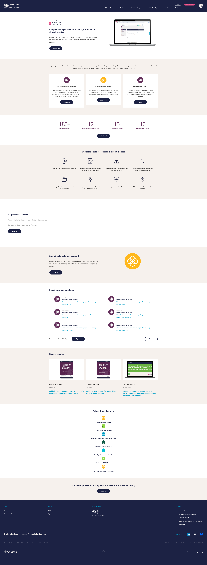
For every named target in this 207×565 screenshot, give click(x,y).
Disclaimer (46, 542)
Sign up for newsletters (54, 514)
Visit (140, 102)
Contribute (67, 102)
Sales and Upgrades (184, 510)
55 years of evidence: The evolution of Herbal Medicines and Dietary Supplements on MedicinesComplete (139, 393)
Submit (56, 272)
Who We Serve (109, 7)
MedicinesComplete (136, 7)
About (193, 7)
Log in (177, 4)
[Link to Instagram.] (195, 534)
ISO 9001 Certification (98, 515)
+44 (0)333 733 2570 (184, 518)
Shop (5, 510)
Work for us (190, 552)
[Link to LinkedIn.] (188, 534)
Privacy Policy (20, 542)
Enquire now (189, 4)
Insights (166, 7)
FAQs (49, 510)
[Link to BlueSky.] (201, 534)
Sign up (78, 339)
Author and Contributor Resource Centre (59, 517)
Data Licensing (153, 7)
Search (170, 5)
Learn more (103, 100)
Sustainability (30, 542)
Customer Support (180, 7)
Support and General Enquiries (187, 514)
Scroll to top (103, 551)
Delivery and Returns (10, 514)
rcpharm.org (199, 552)
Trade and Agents (9, 517)
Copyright (39, 542)
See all (151, 339)
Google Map (182, 524)
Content (122, 7)
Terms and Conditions (9, 542)
